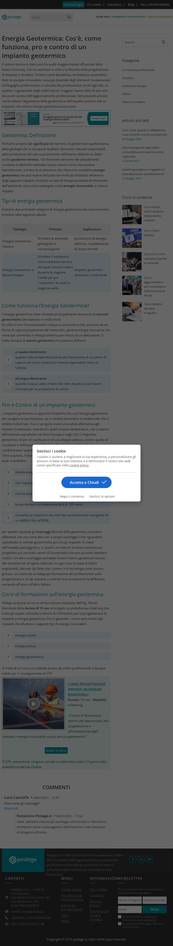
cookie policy (79, 465)
